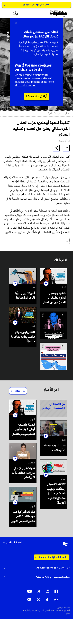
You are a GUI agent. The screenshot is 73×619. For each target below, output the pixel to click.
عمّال (66, 241)
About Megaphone (46, 567)
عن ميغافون (64, 567)
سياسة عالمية (54, 113)
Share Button (56, 148)
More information (25, 85)
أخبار (67, 113)
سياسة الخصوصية (62, 577)
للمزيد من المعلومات (40, 54)
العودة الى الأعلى (14, 543)
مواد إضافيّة (20, 391)
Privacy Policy (43, 577)
